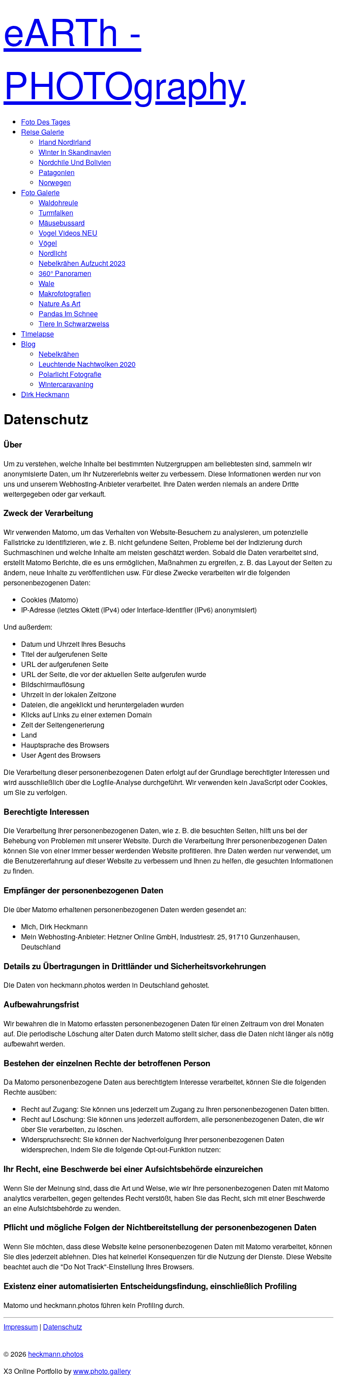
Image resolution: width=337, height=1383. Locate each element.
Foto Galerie (40, 192)
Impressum (21, 1327)
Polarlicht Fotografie (70, 374)
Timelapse (37, 334)
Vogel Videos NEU (68, 233)
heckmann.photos (55, 1354)
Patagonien (57, 172)
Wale (46, 283)
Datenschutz (62, 1327)
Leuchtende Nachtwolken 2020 (87, 364)
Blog (28, 344)
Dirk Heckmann (45, 394)
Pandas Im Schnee (68, 313)
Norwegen (55, 182)
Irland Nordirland (65, 142)
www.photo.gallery (102, 1371)
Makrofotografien (65, 293)
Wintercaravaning (66, 384)
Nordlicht (53, 253)
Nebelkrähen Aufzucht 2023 (82, 263)
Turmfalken (56, 213)
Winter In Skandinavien (75, 152)
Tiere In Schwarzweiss (74, 324)
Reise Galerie (42, 132)
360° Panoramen (65, 273)
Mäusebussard (62, 223)
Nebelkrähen (59, 354)
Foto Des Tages (45, 122)
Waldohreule (58, 202)
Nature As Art (59, 303)
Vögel (48, 243)
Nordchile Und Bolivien (75, 162)
